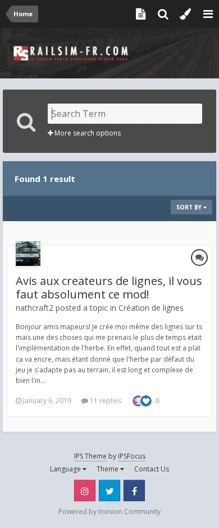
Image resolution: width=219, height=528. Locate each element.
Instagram (84, 490)
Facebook (134, 490)
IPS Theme (90, 456)
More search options (87, 133)
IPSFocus (131, 456)
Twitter (109, 490)
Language (66, 469)
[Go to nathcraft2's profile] (28, 253)
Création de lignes (151, 307)
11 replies (104, 400)
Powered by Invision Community (109, 511)
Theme (108, 469)
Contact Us (151, 469)
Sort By (189, 207)
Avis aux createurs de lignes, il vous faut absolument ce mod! (109, 287)
